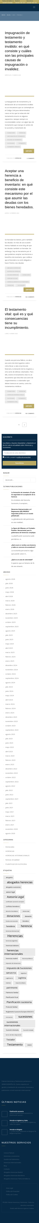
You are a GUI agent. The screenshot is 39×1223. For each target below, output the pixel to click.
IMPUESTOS (11, 973)
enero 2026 (9, 609)
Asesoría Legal (15, 897)
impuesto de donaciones (13, 963)
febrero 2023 (10, 760)
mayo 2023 (9, 747)
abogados (9, 877)
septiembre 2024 (12, 678)
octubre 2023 (10, 726)
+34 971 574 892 (7, 3)
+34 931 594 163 (32, 3)
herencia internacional (12, 931)
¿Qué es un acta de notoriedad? (22, 560)
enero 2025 (9, 661)
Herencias (22, 133)
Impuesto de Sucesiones (19, 968)
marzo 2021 (10, 816)
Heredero (26, 921)
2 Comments (30, 158)
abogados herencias (13, 268)
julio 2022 (9, 790)
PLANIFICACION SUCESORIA (16, 864)
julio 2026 (9, 583)
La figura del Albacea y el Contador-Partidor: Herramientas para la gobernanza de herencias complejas (23, 530)
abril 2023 (9, 751)
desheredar (26, 911)
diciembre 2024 (11, 665)
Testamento (22, 143)
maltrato (8, 983)
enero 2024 (9, 713)
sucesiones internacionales (12, 1023)
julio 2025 (9, 635)
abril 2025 (9, 648)
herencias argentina (11, 941)
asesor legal (10, 892)
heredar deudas (12, 278)
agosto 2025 (10, 631)
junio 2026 (9, 588)
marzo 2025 (10, 652)
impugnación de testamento (16, 136)
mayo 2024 (9, 695)
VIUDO (29, 1045)
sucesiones (10, 143)
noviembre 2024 (11, 670)
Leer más (29, 151)
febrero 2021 (10, 820)
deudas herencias (12, 275)
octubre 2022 (10, 777)
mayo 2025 (9, 644)
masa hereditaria (20, 983)
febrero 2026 (10, 605)
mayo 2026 (9, 592)
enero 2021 (9, 825)
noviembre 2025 (11, 618)
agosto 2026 (10, 579)
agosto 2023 (10, 734)
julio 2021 (9, 803)
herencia (26, 926)
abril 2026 (9, 596)
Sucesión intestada (12, 1030)
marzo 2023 (10, 756)
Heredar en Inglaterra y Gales (19, 1120)
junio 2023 (9, 743)
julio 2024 (9, 687)
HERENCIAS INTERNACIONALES (17, 855)
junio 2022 (9, 794)
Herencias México (27, 958)
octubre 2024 (10, 674)
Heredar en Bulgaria (16, 1129)
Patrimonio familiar (12, 992)
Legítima (22, 978)
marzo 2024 (10, 704)
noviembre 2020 (11, 829)
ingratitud (23, 973)
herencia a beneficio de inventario (18, 282)
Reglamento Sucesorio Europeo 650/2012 (20, 1012)
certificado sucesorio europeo (15, 901)
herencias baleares (12, 946)
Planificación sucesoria (19, 1002)
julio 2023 (9, 738)
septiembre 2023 (12, 730)
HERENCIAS (18, 158)
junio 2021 (9, 807)
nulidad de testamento (14, 140)
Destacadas (9, 847)
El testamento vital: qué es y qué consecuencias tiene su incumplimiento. (19, 319)
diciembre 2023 (11, 717)
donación (28, 916)
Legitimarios (9, 978)
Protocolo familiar (12, 1007)
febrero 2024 (10, 708)
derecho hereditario (12, 911)
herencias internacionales (15, 395)
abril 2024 (9, 700)
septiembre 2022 (12, 782)
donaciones (11, 133)
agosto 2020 (10, 833)
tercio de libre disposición (13, 1035)
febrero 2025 (10, 657)
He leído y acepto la (17, 457)
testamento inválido (13, 147)
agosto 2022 (10, 786)
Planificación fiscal (12, 997)
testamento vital (12, 402)
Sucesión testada (28, 1030)
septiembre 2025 (12, 626)
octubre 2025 (10, 622)
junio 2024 (9, 691)
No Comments (30, 297)
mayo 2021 (9, 812)
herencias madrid (12, 958)
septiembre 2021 (12, 799)
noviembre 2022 (11, 773)
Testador (10, 1039)
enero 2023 (9, 764)
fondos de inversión (12, 921)
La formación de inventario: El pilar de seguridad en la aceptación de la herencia (23, 495)
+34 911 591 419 (20, 3)
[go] (33, 480)
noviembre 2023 (11, 721)
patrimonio (11, 987)
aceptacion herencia (13, 271)
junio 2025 (9, 639)
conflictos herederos (13, 906)
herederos (10, 926)
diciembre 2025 (11, 613)
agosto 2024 (10, 682)
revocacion (9, 1017)
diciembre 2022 (11, 769)
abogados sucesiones (13, 887)
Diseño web (13, 1208)
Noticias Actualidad (12, 860)
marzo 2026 (10, 601)
